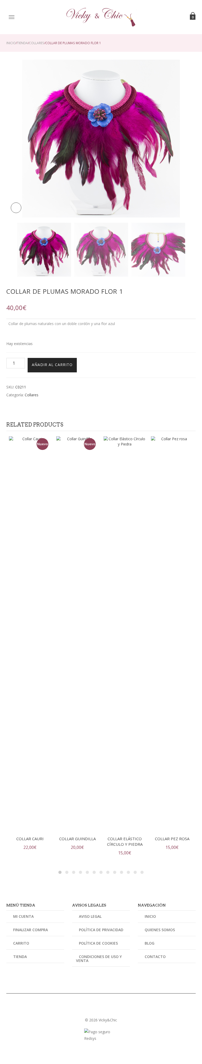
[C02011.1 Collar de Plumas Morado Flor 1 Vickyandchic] (101, 138)
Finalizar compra (30, 929)
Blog (149, 943)
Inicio (11, 43)
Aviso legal (90, 917)
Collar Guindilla (77, 838)
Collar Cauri (30, 838)
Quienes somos (160, 929)
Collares (36, 43)
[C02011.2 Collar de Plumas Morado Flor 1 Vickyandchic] (158, 250)
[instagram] (101, 1009)
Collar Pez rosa (172, 838)
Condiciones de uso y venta (99, 958)
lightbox (16, 207)
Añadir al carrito (52, 364)
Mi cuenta (23, 917)
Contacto (155, 956)
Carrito (21, 943)
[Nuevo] (30, 632)
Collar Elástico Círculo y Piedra (125, 841)
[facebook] (95, 1009)
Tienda (22, 43)
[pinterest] (107, 1009)
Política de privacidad (101, 929)
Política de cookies (98, 943)
